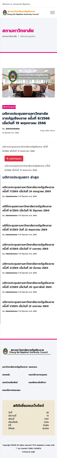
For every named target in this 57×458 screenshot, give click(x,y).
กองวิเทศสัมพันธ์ (10, 382)
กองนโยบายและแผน (11, 390)
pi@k (33, 452)
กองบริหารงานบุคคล (38, 374)
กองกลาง (33, 367)
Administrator (13, 128)
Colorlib (24, 448)
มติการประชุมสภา (9, 107)
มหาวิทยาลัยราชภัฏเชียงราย (15, 367)
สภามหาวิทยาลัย (9, 36)
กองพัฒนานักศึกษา (37, 382)
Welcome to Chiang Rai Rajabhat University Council (16, 4)
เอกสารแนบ (15, 158)
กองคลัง (6, 374)
